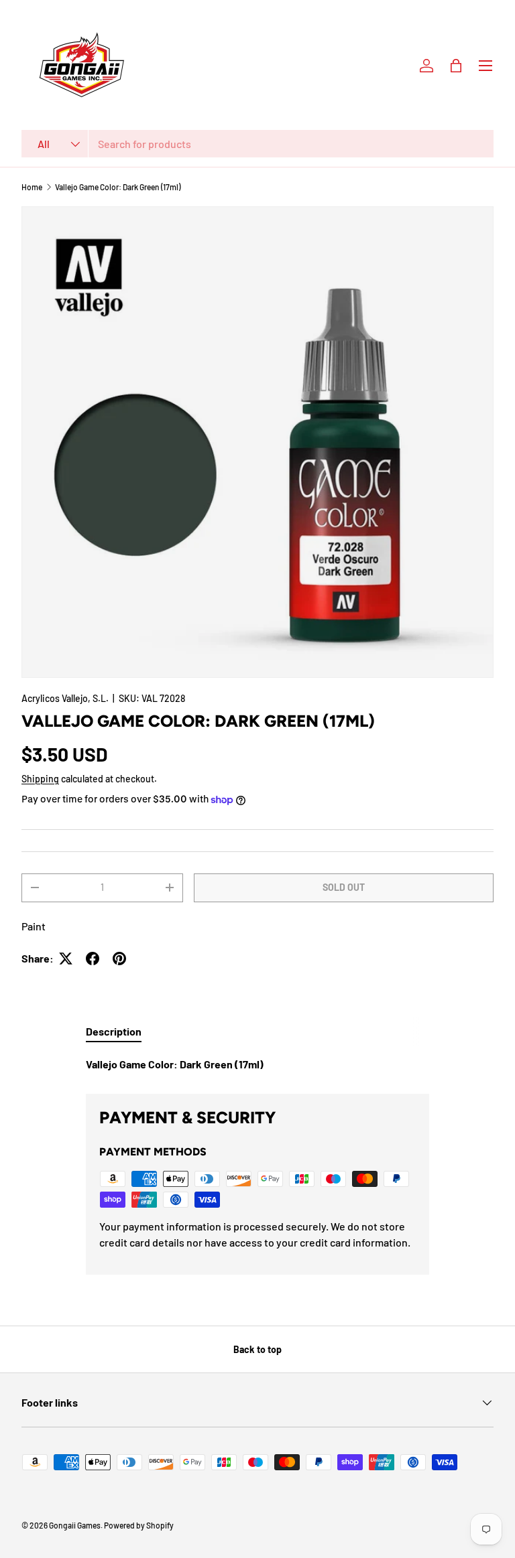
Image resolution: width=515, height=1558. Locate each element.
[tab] (113, 1031)
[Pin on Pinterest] (119, 958)
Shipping (40, 778)
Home (31, 187)
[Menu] (485, 65)
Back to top (257, 1349)
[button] (456, 65)
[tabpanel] (257, 1064)
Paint (33, 926)
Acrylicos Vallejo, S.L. (65, 698)
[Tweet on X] (65, 958)
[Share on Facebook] (92, 958)
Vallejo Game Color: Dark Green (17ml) (117, 187)
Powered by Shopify (139, 1525)
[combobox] (257, 143)
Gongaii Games (75, 1525)
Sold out (344, 887)
